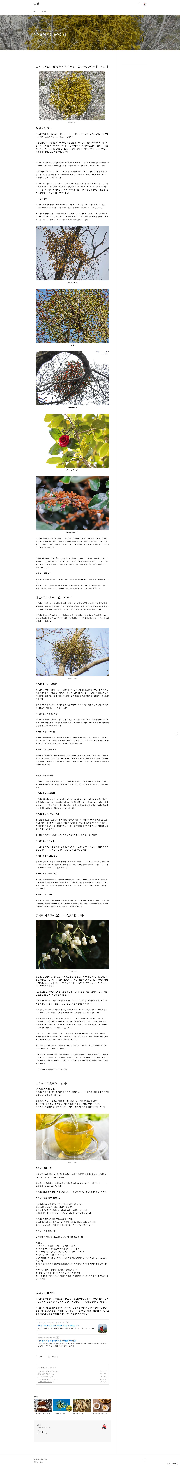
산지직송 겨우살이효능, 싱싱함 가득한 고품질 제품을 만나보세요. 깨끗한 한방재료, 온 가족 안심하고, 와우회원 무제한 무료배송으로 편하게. (72, 1344)
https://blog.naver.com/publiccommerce (51, 1322)
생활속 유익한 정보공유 (44, 1428)
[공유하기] (43, 1356)
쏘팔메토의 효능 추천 (45, 1374)
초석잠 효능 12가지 (44, 1376)
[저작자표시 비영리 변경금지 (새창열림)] (60, 1357)
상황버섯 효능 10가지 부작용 (47, 1371)
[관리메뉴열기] (176, 733)
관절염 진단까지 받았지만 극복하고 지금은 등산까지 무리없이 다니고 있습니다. (66, 1329)
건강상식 (41, 1367)
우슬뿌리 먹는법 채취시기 (46, 1379)
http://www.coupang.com (46, 1337)
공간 (36, 4)
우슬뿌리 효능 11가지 (45, 1382)
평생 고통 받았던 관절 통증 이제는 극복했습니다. (58, 1325)
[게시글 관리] (46, 1356)
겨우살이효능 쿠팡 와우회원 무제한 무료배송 (57, 1340)
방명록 (43, 11)
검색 (139, 4)
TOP (144, 1460)
